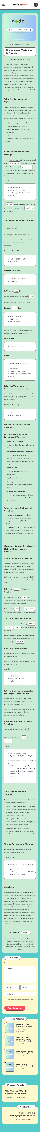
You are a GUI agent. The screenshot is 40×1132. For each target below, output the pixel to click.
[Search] (36, 5)
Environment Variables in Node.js (17, 944)
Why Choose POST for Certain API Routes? (17, 1092)
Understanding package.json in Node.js (25, 1065)
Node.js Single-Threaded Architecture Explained (25, 1052)
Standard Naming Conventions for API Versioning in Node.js (23, 1039)
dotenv (19, 333)
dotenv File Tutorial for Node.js (23, 941)
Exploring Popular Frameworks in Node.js (24, 1025)
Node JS (26, 932)
